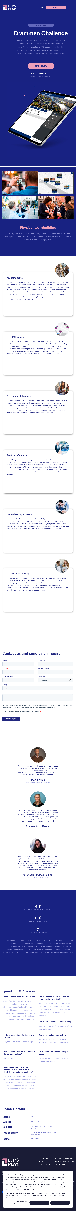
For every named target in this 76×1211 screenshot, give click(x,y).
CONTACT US (43, 1158)
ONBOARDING (60, 1165)
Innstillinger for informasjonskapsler (21, 1203)
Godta (39, 1203)
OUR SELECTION (44, 1165)
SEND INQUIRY (56, 8)
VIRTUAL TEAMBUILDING (64, 1158)
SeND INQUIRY (41, 66)
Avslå (60, 1203)
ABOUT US (42, 1168)
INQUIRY (42, 1161)
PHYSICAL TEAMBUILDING (64, 1161)
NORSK (42, 7)
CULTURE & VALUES (62, 1168)
